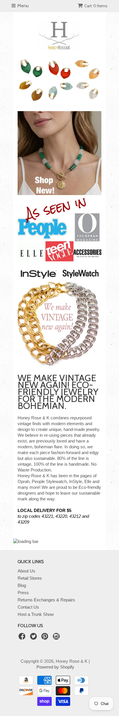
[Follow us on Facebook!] (22, 638)
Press (23, 592)
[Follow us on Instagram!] (57, 638)
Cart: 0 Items (95, 5)
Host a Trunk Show (36, 614)
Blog (22, 585)
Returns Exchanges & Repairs (46, 599)
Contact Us (28, 607)
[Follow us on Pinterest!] (45, 638)
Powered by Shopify (55, 666)
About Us (26, 570)
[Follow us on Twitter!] (34, 638)
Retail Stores (30, 578)
